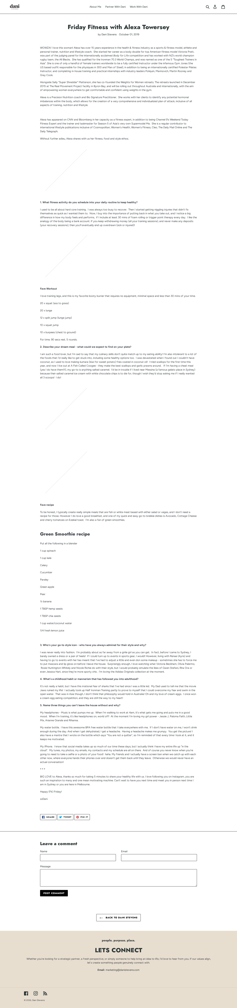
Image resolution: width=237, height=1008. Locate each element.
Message (45, 866)
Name (43, 851)
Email (124, 851)
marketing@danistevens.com (122, 969)
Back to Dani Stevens (121, 917)
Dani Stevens (38, 1000)
